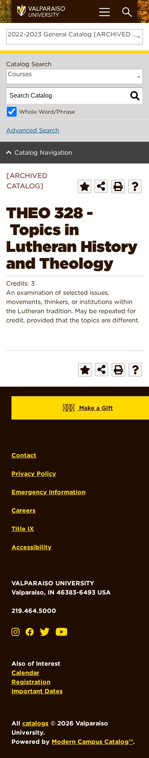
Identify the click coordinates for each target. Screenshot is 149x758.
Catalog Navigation (43, 152)
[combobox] (74, 36)
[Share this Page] (101, 186)
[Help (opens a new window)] (135, 186)
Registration (30, 682)
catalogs (35, 723)
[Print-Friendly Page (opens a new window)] (118, 186)
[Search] (135, 95)
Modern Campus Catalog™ (92, 741)
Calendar (25, 672)
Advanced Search (32, 130)
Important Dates (37, 691)
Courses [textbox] (20, 74)
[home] (43, 11)
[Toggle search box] (127, 12)
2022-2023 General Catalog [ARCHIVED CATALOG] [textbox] (75, 34)
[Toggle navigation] (104, 12)
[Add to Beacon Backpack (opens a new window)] (84, 186)
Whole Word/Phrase (47, 111)
